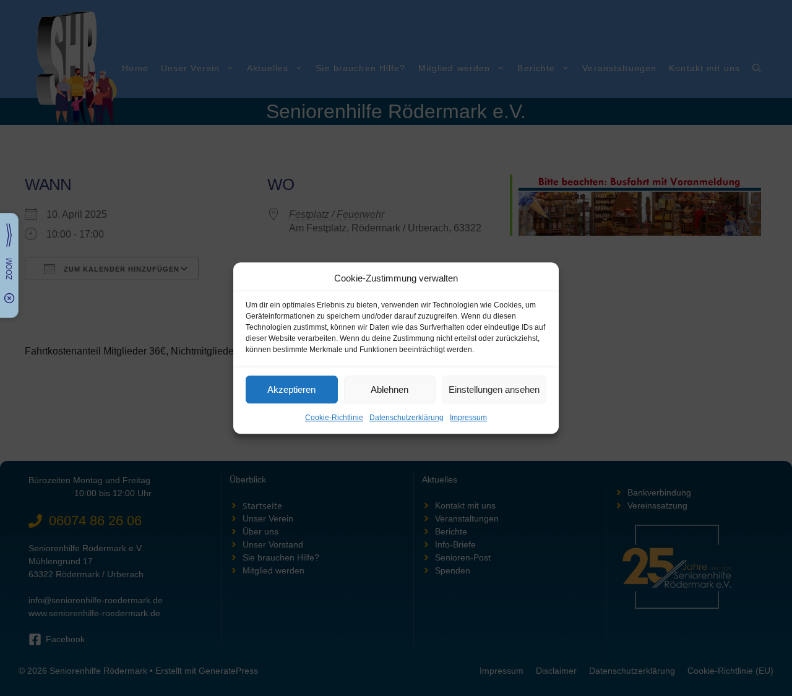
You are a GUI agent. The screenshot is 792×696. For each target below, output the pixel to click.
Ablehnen (389, 389)
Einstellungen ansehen (494, 389)
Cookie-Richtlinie (334, 417)
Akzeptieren (291, 389)
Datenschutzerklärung (406, 417)
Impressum (468, 417)
